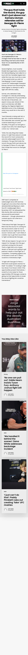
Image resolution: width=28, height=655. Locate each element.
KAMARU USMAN (16, 194)
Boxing (6, 374)
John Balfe (14, 36)
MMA (5, 433)
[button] (24, 3)
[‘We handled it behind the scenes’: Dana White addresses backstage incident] (14, 429)
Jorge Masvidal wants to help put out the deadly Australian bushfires (14, 311)
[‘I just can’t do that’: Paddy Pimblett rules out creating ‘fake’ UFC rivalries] (14, 486)
